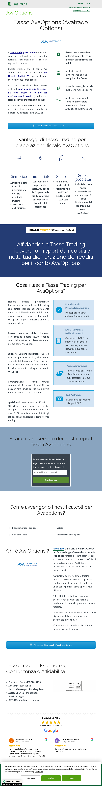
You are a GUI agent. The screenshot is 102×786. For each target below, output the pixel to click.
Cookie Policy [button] (80, 769)
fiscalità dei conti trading (21, 368)
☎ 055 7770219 (84, 3)
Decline (51, 778)
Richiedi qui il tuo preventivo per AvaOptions (52, 126)
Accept (71, 778)
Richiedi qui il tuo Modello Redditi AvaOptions (52, 645)
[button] (51, 230)
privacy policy (85, 11)
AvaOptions (58, 548)
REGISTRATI (76, 11)
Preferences (30, 778)
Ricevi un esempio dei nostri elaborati (50, 459)
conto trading (17, 52)
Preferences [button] (39, 772)
